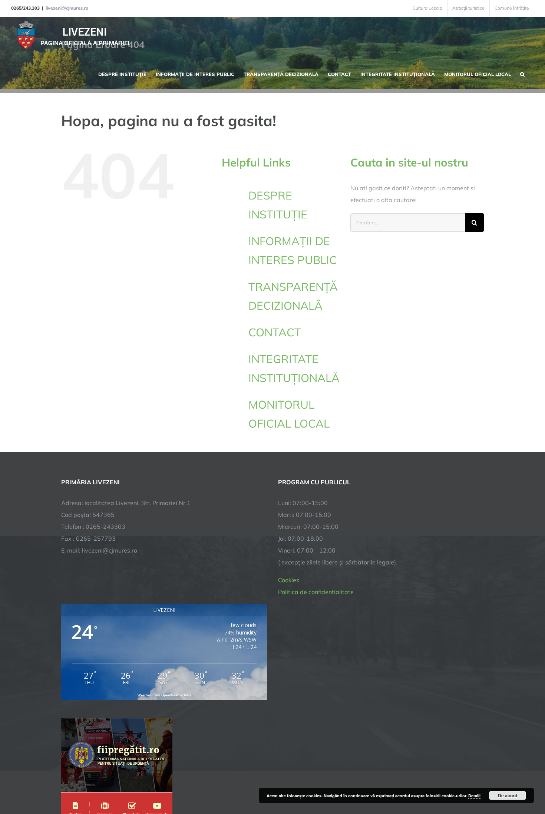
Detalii (474, 795)
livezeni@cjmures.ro (67, 8)
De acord (507, 795)
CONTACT (274, 332)
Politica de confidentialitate (316, 592)
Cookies (288, 580)
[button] (522, 73)
